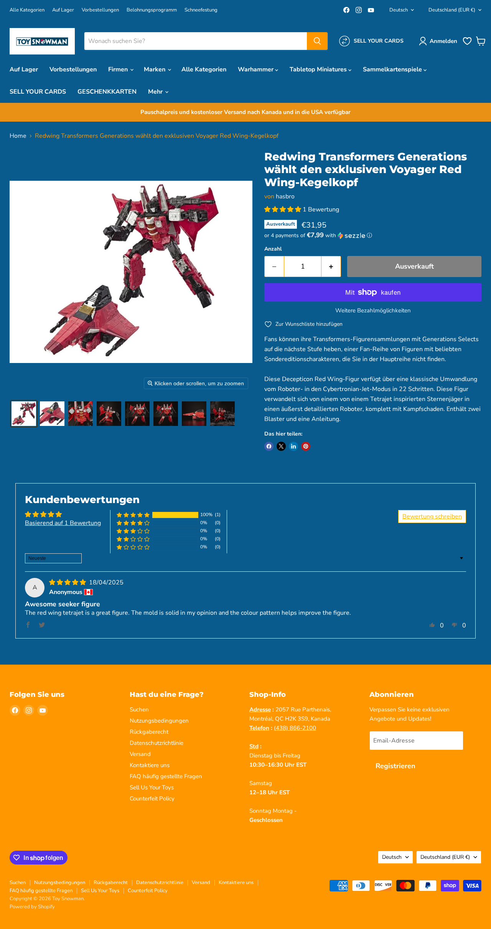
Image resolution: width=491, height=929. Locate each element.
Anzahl (273, 249)
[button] (439, 41)
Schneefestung (201, 10)
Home (18, 135)
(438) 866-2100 (295, 728)
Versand (140, 754)
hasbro (285, 196)
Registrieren (395, 766)
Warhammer (256, 69)
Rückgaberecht (149, 732)
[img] (68, 582)
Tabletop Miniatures (319, 69)
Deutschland (451, 10)
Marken (155, 69)
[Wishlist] (467, 44)
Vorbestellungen (100, 10)
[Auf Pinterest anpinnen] (305, 446)
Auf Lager (63, 10)
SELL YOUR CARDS (38, 91)
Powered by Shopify (32, 906)
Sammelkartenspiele (393, 69)
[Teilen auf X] (281, 446)
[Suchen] (317, 41)
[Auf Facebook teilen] (269, 446)
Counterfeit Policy (152, 798)
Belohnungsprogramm (152, 10)
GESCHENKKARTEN (107, 91)
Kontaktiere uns (150, 765)
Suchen (139, 709)
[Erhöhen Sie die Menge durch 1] (331, 266)
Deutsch (398, 10)
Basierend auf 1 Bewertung (63, 523)
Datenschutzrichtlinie (156, 743)
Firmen (118, 69)
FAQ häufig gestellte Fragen (166, 776)
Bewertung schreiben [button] (432, 516)
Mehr (156, 91)
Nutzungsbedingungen (159, 720)
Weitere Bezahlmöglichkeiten (373, 310)
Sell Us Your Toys (152, 787)
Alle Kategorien (27, 10)
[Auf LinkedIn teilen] (293, 446)
